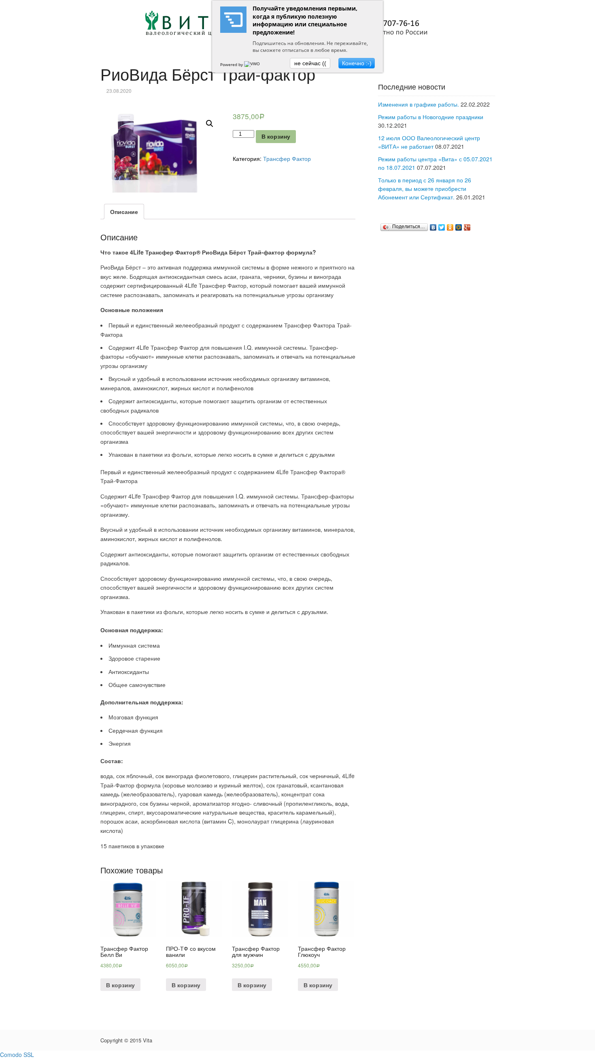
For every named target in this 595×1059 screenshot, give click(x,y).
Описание (124, 212)
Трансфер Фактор (287, 158)
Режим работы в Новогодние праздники (430, 117)
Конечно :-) (357, 63)
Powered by (232, 64)
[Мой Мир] (459, 227)
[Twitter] (442, 227)
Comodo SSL (17, 1054)
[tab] (124, 211)
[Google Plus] (467, 227)
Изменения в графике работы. (418, 104)
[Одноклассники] (450, 227)
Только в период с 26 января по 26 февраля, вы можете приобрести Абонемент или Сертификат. (424, 188)
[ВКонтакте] (433, 227)
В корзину (275, 136)
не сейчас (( (310, 63)
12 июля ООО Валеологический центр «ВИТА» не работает (429, 142)
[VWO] (252, 64)
